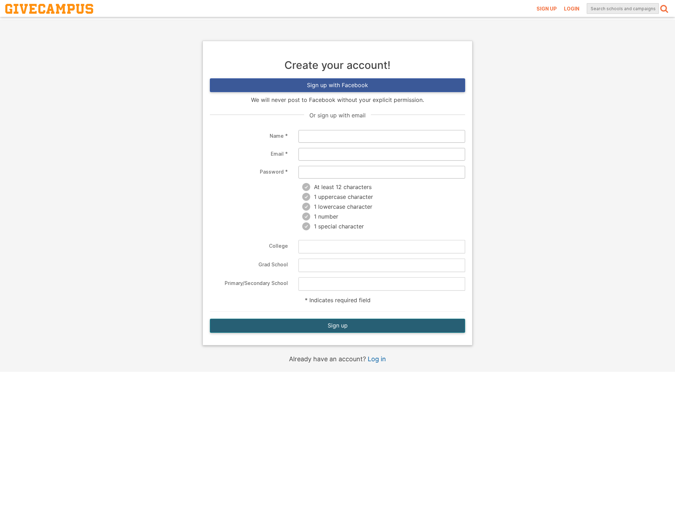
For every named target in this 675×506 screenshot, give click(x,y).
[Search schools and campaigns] (664, 8)
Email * (279, 154)
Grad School (273, 264)
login (571, 9)
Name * (279, 136)
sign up (546, 9)
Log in (377, 359)
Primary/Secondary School (256, 283)
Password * (274, 172)
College (278, 246)
